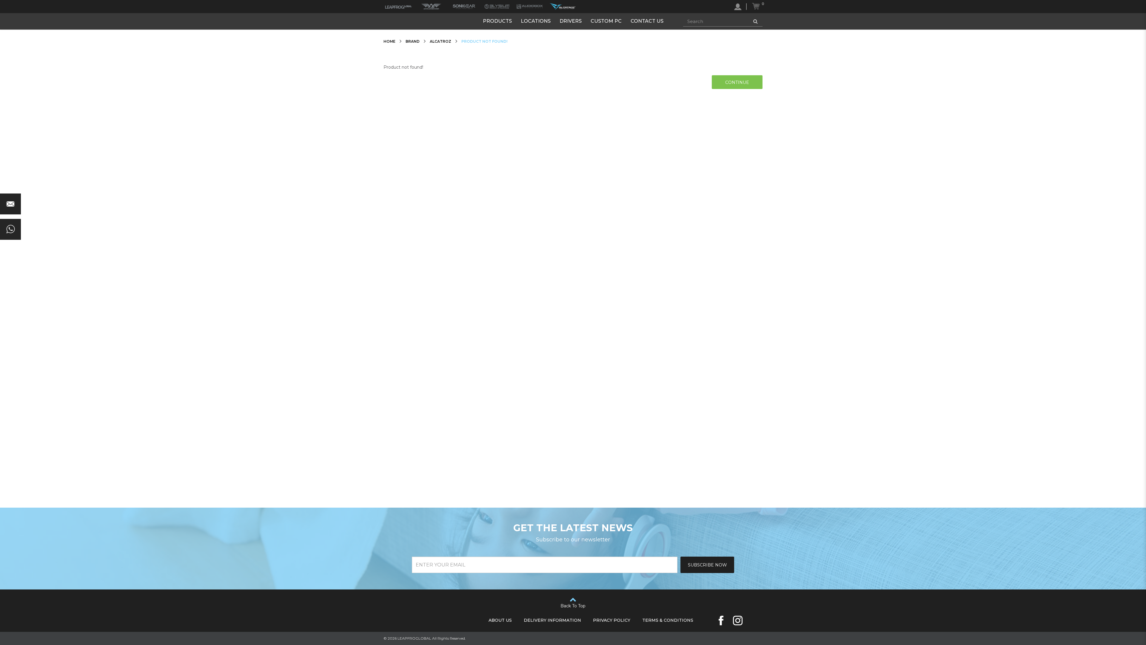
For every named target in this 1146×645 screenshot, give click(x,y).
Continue (737, 82)
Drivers (571, 21)
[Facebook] (721, 620)
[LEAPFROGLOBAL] (398, 6)
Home (389, 41)
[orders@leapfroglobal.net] (10, 204)
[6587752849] (10, 229)
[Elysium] (496, 6)
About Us (500, 620)
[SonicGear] (464, 6)
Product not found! (484, 41)
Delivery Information (552, 620)
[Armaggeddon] (431, 6)
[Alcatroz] (562, 6)
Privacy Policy (611, 620)
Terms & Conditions (667, 620)
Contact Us (647, 21)
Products (497, 21)
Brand (413, 41)
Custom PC (606, 21)
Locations (536, 21)
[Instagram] (738, 620)
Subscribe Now (707, 565)
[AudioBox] (529, 6)
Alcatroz (440, 41)
